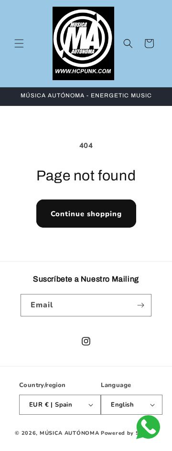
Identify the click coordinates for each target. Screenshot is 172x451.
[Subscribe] (140, 305)
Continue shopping (86, 214)
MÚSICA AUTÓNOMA (69, 433)
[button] (19, 43)
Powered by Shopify (129, 433)
